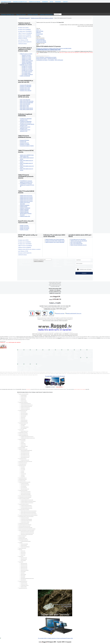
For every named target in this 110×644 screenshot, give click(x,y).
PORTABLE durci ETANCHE (25, 264)
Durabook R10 (23, 141)
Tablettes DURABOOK (24, 205)
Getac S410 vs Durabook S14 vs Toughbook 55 (24, 509)
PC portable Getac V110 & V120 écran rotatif (24, 523)
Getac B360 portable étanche (26, 108)
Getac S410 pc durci (24, 105)
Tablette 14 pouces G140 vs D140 (22, 535)
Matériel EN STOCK (21, 556)
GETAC (51, 1)
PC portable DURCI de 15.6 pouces (24, 585)
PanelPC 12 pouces (24, 225)
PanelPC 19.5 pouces (24, 228)
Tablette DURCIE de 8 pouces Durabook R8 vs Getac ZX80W (25, 527)
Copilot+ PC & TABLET (21, 429)
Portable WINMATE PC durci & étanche (23, 432)
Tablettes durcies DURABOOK (24, 35)
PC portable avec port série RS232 (78, 239)
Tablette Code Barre (24, 209)
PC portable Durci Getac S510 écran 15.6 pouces (26, 505)
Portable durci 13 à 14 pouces (25, 260)
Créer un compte (79, 278)
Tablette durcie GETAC (41, 42)
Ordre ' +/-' (38, 29)
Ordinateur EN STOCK (33, 14)
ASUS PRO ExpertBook (23, 424)
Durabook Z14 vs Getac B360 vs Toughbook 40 (24, 498)
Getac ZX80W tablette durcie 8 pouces (25, 451)
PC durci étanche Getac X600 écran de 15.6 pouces (26, 508)
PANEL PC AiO (20, 549)
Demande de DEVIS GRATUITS (24, 41)
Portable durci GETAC (41, 40)
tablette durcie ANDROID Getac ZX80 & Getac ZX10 (26, 450)
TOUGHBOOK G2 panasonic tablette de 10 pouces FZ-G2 (27, 436)
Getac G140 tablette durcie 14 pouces (25, 457)
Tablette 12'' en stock (26, 58)
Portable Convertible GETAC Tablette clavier (55, 240)
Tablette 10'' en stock (26, 56)
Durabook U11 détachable (25, 86)
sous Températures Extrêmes (22, 480)
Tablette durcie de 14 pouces (26, 199)
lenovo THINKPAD (23, 425)
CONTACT (65, 1)
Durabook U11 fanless (24, 144)
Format (37, 35)
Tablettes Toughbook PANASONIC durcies (23, 435)
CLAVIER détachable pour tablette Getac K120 (48, 49)
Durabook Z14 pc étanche (25, 90)
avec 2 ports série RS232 (75, 242)
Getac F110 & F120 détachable (26, 102)
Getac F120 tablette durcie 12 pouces (25, 454)
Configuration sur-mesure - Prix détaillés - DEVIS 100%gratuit (49, 60)
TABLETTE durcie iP (21, 14)
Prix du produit (39, 33)
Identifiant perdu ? (79, 277)
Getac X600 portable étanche (26, 109)
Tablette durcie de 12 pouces (26, 198)
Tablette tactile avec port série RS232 (78, 240)
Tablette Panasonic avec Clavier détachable (54, 242)
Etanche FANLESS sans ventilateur (23, 479)
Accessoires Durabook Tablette (27, 145)
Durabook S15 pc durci (25, 89)
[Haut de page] (108, 642)
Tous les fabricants (40, 39)
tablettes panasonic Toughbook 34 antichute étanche (27, 534)
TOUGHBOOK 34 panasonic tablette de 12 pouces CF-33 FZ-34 (27, 185)
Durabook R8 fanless (24, 140)
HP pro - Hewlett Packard (23, 428)
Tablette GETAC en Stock (27, 60)
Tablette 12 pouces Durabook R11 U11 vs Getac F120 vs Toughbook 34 (26, 530)
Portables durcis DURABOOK (24, 29)
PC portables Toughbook (27, 74)
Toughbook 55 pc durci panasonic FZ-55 (25, 407)
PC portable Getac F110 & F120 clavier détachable (26, 519)
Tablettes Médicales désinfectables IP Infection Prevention (25, 213)
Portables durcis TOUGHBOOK (24, 31)
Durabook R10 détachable (25, 85)
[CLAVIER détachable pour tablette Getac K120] (53, 48)
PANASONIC (58, 1)
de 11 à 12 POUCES (23, 469)
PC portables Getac (26, 73)
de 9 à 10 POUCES (23, 468)
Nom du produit (39, 31)
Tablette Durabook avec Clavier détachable (54, 239)
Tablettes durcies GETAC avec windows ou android (29, 249)
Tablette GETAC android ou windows (23, 538)
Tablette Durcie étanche (34, 1)
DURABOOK (45, 1)
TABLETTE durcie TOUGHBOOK (25, 33)
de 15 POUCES (22, 472)
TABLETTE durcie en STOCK (26, 53)
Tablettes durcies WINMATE (22, 447)
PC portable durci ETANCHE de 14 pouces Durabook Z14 (27, 502)
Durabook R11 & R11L (24, 143)
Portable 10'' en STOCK (27, 66)
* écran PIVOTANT (23, 476)
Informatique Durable (6, 1)
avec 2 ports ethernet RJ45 (76, 243)
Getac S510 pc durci (24, 106)
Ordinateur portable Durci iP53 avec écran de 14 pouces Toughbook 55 (28, 513)
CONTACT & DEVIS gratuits (46, 14)
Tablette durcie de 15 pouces (26, 201)
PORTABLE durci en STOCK (26, 64)
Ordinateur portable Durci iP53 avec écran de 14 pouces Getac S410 (28, 512)
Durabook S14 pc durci (25, 87)
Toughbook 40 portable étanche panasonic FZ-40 (26, 406)
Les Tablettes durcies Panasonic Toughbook (26, 541)
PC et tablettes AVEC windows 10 (22, 458)
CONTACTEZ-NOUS (22, 43)
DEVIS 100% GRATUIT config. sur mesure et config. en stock (25, 461)
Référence (38, 32)
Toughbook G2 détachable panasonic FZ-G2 (26, 403)
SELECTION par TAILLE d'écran (22, 465)
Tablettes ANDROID (24, 210)
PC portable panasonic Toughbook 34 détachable (26, 520)
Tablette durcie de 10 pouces (26, 197)
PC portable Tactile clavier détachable (23, 490)
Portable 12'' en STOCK (27, 67)
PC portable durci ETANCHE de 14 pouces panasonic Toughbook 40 (28, 501)
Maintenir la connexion (82, 266)
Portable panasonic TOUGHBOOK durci (23, 402)
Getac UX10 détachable (25, 99)
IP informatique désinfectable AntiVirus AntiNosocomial (25, 524)
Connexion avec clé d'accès (85, 269)
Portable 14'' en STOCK (27, 69)
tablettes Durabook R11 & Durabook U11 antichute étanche (27, 531)
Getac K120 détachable (25, 103)
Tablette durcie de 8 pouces (26, 195)
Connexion (84, 273)
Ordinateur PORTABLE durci (7, 14)
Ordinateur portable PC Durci (20, 1)
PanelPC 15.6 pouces (24, 226)
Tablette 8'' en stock (26, 55)
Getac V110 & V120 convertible (26, 101)
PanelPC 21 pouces (24, 229)
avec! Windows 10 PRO (23, 40)
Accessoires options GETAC (24, 545)
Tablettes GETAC (23, 206)
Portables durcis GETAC (23, 27)
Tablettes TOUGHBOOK (25, 208)
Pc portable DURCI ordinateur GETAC (23, 410)
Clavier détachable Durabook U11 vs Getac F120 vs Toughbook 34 (26, 516)
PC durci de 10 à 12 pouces (25, 259)
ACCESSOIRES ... (21, 542)
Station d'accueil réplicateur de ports (78, 245)
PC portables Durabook (27, 71)
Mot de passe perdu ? (80, 276)
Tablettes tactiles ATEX (25, 216)
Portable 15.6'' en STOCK (27, 70)
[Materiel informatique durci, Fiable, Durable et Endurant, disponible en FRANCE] (55, 627)
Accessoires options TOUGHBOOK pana (25, 546)
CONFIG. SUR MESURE (25, 75)
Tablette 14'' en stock (26, 59)
